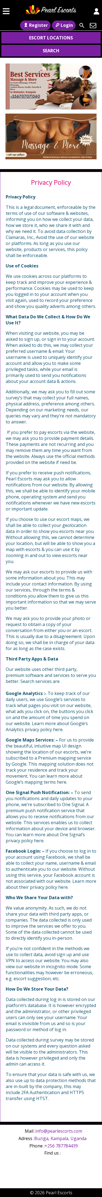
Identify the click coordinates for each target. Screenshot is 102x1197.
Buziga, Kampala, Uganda (60, 1138)
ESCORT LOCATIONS (51, 38)
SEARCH (51, 51)
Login (67, 25)
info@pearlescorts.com (58, 1131)
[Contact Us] (93, 25)
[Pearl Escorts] (51, 11)
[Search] (82, 25)
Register (38, 25)
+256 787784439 (61, 1146)
